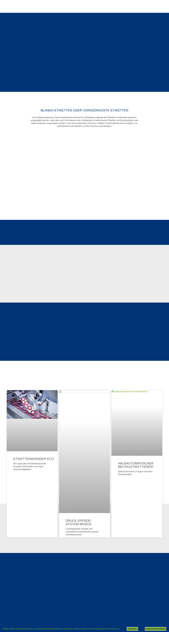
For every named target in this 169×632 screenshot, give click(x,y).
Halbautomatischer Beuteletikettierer (135, 465)
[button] (9, 118)
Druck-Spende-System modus (79, 522)
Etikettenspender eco (33, 459)
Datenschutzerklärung (155, 629)
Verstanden (132, 629)
